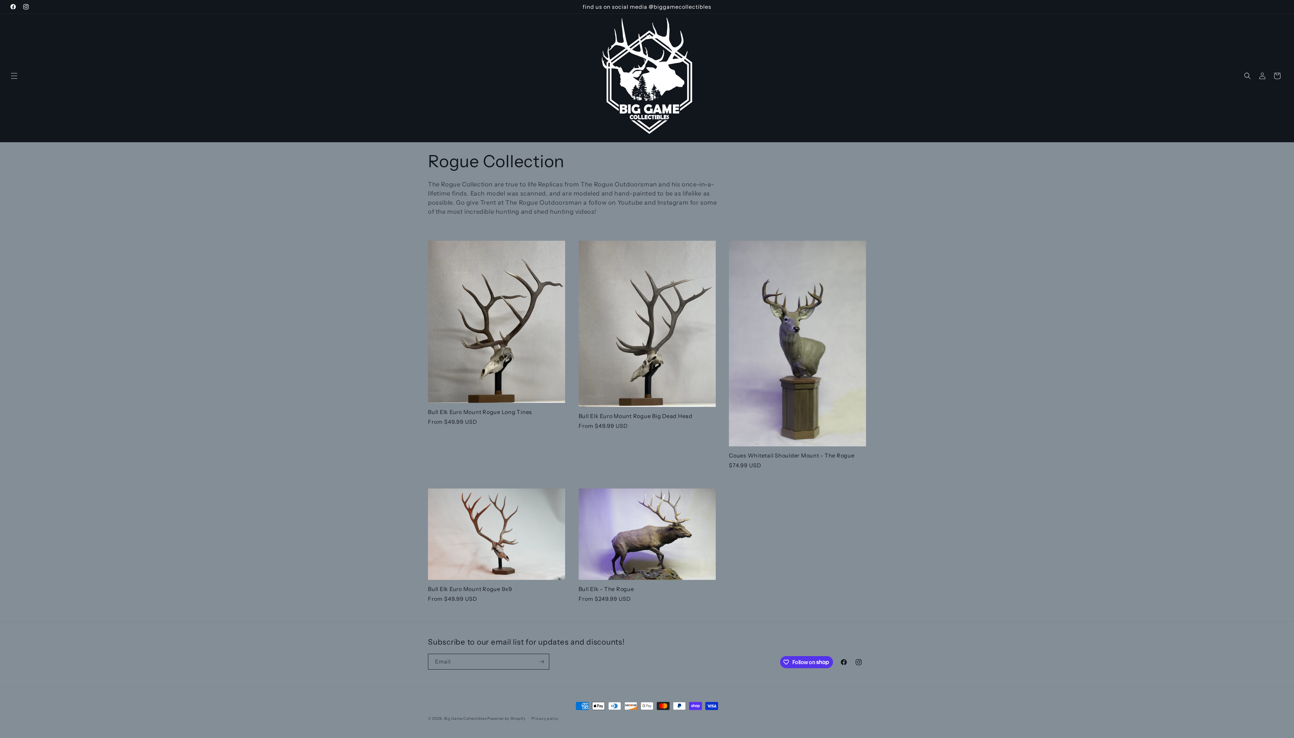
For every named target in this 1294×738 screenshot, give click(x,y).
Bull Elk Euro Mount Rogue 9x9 (470, 589)
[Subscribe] (541, 662)
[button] (14, 75)
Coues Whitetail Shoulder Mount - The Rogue (792, 455)
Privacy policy (545, 718)
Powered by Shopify (506, 718)
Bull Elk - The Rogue (606, 589)
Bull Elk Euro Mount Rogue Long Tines (480, 412)
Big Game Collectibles (465, 718)
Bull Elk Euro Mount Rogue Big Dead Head (635, 416)
